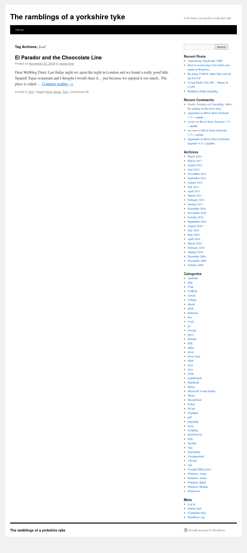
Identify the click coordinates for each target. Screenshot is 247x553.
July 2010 (193, 230)
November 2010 (197, 213)
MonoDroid (194, 400)
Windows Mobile (198, 487)
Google (192, 330)
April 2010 (194, 239)
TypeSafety (194, 452)
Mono (191, 395)
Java (190, 365)
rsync (191, 426)
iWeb (190, 360)
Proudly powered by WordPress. (207, 530)
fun (190, 317)
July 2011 (193, 187)
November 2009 (197, 260)
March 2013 (195, 161)
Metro (191, 387)
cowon (191, 295)
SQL (190, 439)
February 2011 (196, 200)
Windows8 (194, 491)
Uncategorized (196, 456)
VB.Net (192, 460)
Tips (31, 92)
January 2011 (195, 204)
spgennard (67, 63)
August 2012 (195, 165)
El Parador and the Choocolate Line (58, 57)
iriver (191, 352)
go (189, 326)
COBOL (193, 291)
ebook (191, 304)
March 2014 (195, 156)
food (49, 92)
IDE (190, 343)
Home (19, 29)
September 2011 (197, 178)
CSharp (192, 300)
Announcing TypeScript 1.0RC (205, 61)
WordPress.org (196, 517)
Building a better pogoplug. (203, 91)
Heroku (192, 339)
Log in (191, 504)
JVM (191, 374)
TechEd (192, 443)
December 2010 (197, 208)
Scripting (193, 430)
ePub (190, 308)
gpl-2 (191, 334)
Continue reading (57, 83)
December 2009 (197, 256)
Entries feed (194, 508)
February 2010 (196, 247)
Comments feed (197, 513)
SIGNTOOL (195, 434)
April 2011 (194, 191)
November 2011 (197, 174)
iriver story (194, 356)
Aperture (193, 278)
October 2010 (195, 217)
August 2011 (195, 182)
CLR (190, 287)
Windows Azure (197, 473)
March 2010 (195, 243)
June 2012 (193, 169)
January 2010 (195, 252)
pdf (190, 417)
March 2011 (195, 195)
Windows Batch (197, 482)
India (190, 347)
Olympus (193, 413)
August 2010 (195, 226)
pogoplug (193, 421)
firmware (193, 313)
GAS (191, 321)
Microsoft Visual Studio (201, 391)
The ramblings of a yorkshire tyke (67, 16)
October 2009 (195, 265)
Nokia (191, 404)
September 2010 (197, 221)
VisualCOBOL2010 (199, 469)
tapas (57, 92)
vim (190, 465)
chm (190, 282)
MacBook (193, 382)
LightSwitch (195, 378)
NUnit (191, 408)
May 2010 (193, 234)
